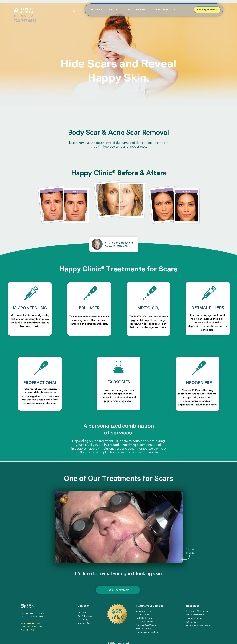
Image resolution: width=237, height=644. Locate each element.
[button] (77, 10)
